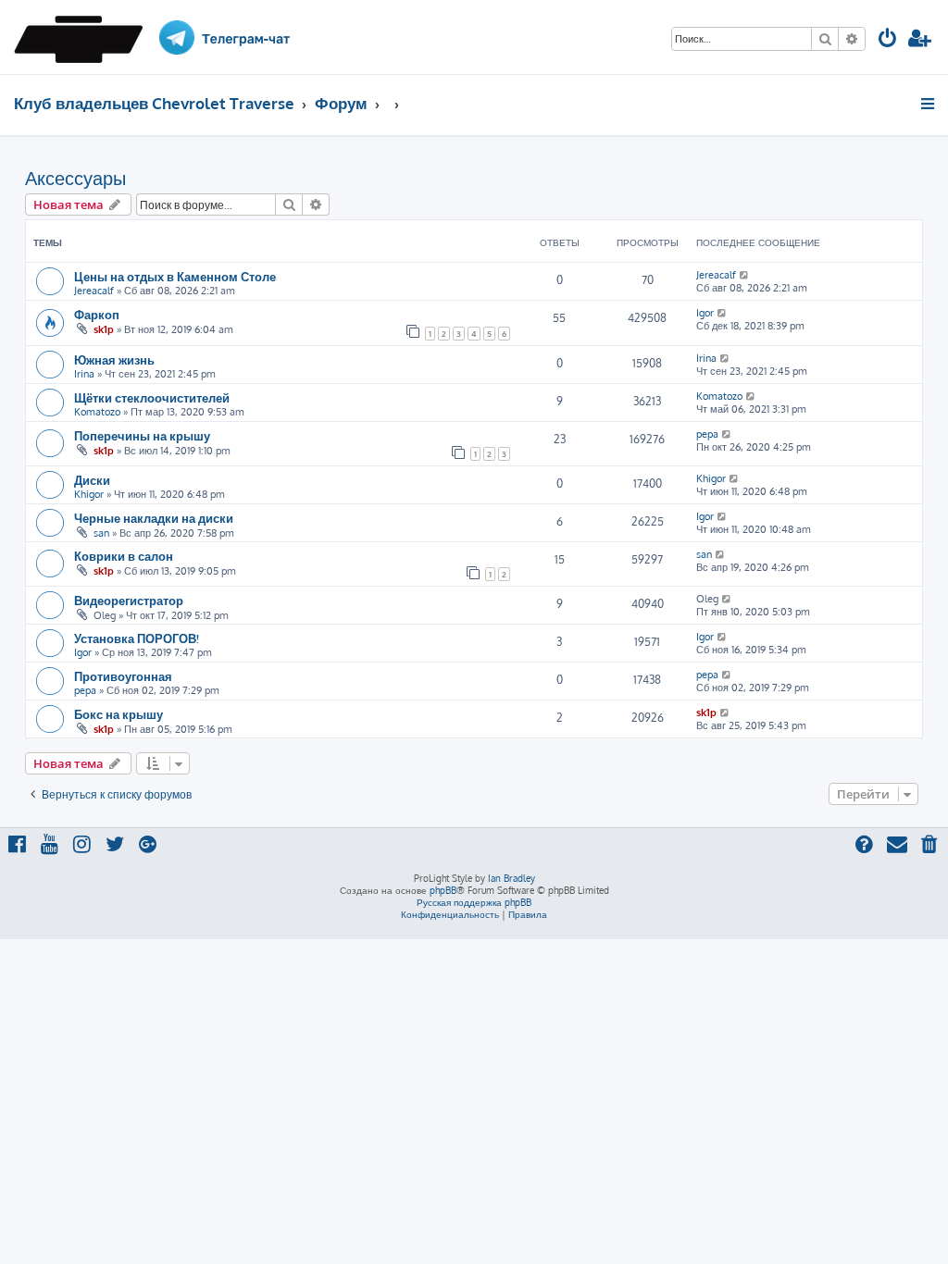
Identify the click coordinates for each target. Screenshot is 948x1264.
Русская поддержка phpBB (474, 902)
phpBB (443, 890)
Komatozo (97, 411)
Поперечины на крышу (142, 435)
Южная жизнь (114, 359)
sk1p (104, 329)
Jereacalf (94, 290)
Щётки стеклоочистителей (152, 397)
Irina (84, 373)
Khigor (89, 494)
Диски (92, 480)
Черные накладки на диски (153, 518)
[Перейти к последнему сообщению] (745, 274)
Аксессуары (75, 178)
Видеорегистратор (128, 600)
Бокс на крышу (118, 714)
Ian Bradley (511, 878)
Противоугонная (123, 676)
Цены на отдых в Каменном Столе (175, 276)
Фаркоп (96, 314)
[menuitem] (888, 40)
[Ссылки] (929, 103)
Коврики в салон (123, 556)
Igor (705, 312)
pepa (707, 434)
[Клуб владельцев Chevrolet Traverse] (85, 37)
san (101, 533)
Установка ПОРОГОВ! (136, 638)
